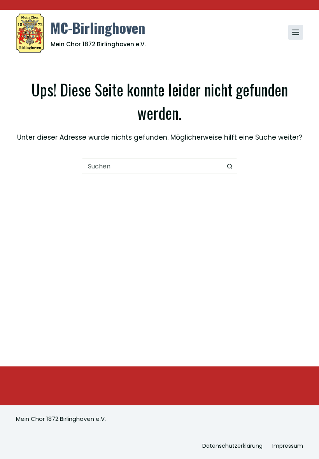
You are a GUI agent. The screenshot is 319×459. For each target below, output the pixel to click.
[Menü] (295, 32)
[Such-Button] (229, 166)
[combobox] (152, 166)
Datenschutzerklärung (232, 445)
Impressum (287, 445)
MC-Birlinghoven (98, 27)
